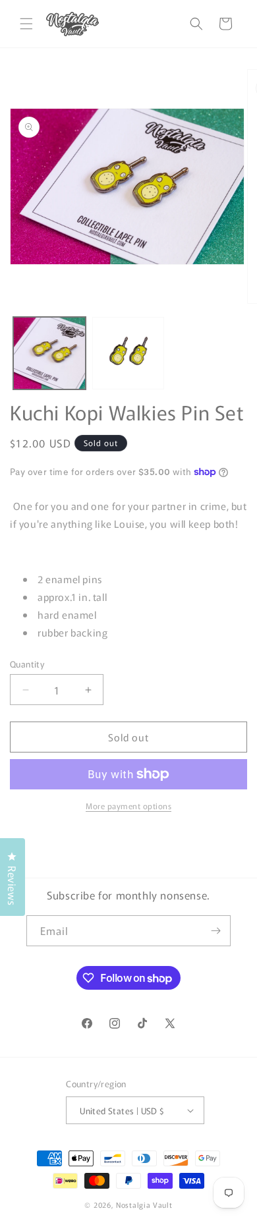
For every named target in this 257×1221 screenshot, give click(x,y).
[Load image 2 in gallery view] (128, 353)
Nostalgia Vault (144, 1204)
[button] (26, 23)
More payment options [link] (128, 805)
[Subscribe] (215, 930)
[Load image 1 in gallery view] (49, 353)
